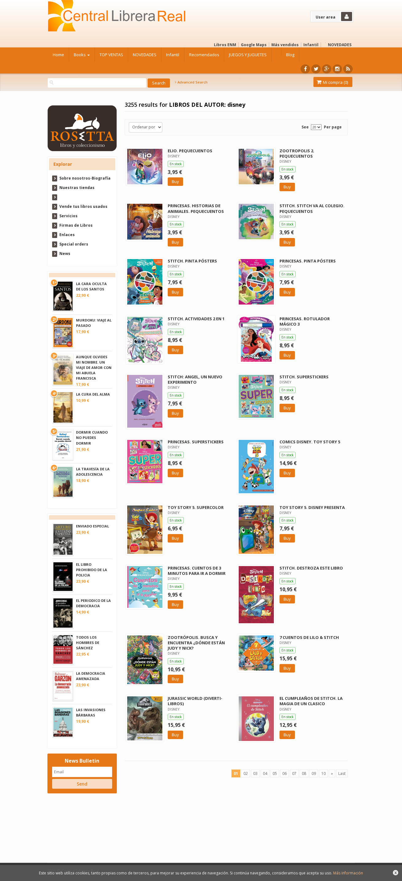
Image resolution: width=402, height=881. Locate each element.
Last (341, 773)
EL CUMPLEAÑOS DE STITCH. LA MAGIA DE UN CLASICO (311, 700)
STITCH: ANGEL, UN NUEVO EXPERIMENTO (195, 379)
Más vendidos (285, 44)
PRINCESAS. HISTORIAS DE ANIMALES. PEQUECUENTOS (196, 208)
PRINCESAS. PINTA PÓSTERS (308, 261)
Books (80, 54)
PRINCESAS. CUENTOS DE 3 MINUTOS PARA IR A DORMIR (196, 570)
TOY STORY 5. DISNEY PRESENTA (312, 507)
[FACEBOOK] (305, 68)
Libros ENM (225, 44)
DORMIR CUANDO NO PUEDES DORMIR (92, 437)
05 (275, 773)
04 (265, 773)
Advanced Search (192, 82)
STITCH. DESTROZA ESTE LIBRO (311, 568)
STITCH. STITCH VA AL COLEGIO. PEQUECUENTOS (312, 208)
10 (323, 773)
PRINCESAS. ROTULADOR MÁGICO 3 (305, 321)
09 (314, 773)
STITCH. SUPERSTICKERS (304, 377)
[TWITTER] (316, 68)
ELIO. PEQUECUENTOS (190, 151)
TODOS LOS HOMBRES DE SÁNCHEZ (87, 642)
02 (245, 773)
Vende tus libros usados (83, 206)
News (64, 253)
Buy (175, 181)
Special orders (73, 244)
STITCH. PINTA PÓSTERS (192, 261)
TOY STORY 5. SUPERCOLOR (196, 507)
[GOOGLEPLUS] (326, 68)
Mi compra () (335, 82)
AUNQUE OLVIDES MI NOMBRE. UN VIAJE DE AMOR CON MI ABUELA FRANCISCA (93, 367)
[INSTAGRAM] (337, 68)
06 (284, 773)
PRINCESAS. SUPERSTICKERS (196, 442)
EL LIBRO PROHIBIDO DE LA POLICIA (91, 569)
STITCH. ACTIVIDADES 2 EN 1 (196, 319)
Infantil (310, 44)
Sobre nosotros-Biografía (85, 178)
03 (255, 773)
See (305, 127)
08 (304, 773)
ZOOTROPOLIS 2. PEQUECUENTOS (297, 153)
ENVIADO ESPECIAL (92, 526)
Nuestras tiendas (77, 187)
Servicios (68, 216)
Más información (348, 873)
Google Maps (254, 44)
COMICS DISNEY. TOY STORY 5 (310, 442)
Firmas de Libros (76, 225)
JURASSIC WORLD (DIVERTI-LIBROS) (195, 700)
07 (294, 773)
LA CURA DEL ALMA (93, 394)
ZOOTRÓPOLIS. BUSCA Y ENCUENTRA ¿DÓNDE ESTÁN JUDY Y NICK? (196, 643)
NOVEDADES (339, 44)
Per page (333, 127)
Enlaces (67, 234)
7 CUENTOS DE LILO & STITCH (309, 637)
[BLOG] (348, 68)
